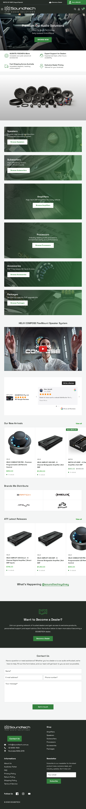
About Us (8, 763)
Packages (50, 749)
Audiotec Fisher (10, 767)
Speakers (50, 735)
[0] (82, 9)
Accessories (51, 745)
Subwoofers (51, 739)
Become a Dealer (57, 2)
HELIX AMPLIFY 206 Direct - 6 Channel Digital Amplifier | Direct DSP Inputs (18, 560)
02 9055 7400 (14, 748)
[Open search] (75, 9)
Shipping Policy (10, 780)
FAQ (5, 770)
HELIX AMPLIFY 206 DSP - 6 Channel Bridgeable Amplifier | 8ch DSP (50, 464)
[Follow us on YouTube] (29, 794)
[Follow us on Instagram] (23, 794)
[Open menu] (2, 9)
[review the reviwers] (75, 391)
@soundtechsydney (55, 584)
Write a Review (68, 383)
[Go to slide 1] (56, 406)
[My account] (79, 9)
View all (79, 423)
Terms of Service (10, 784)
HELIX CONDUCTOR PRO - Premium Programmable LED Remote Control (19, 464)
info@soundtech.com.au (18, 745)
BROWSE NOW (43, 39)
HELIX (8, 459)
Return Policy (9, 777)
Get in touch (43, 707)
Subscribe (54, 781)
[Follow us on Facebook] (17, 794)
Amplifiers (51, 732)
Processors (51, 742)
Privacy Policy (10, 773)
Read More (43, 400)
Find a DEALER (76, 2)
